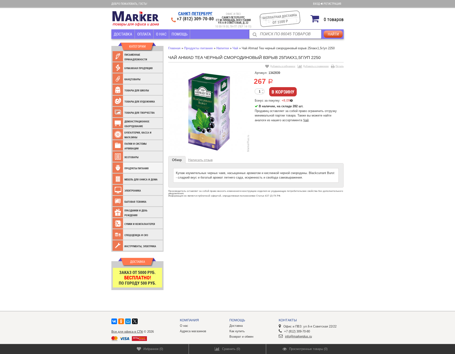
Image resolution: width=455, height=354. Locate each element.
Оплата (144, 34)
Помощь (179, 34)
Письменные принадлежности (135, 57)
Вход (317, 3)
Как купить (237, 331)
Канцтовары (132, 79)
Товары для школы (136, 90)
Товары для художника (139, 101)
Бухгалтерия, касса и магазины (137, 135)
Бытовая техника (135, 201)
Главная (174, 48)
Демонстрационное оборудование (136, 124)
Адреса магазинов (193, 331)
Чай (235, 48)
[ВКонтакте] (114, 321)
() (153, 349)
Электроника (132, 190)
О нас (161, 34)
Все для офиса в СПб (127, 331)
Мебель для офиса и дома (141, 179)
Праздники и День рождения (135, 213)
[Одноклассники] (121, 321)
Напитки (222, 48)
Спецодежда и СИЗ (136, 235)
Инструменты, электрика (140, 246)
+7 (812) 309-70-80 (195, 19)
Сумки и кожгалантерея (139, 224)
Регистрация (332, 3)
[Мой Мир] (128, 321)
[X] (135, 321)
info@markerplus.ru (298, 336)
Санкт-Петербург (195, 14)
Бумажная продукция (138, 68)
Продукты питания (136, 168)
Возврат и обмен (241, 336)
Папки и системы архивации (135, 146)
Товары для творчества (139, 112)
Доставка (123, 34)
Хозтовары (131, 157)
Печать (340, 66)
